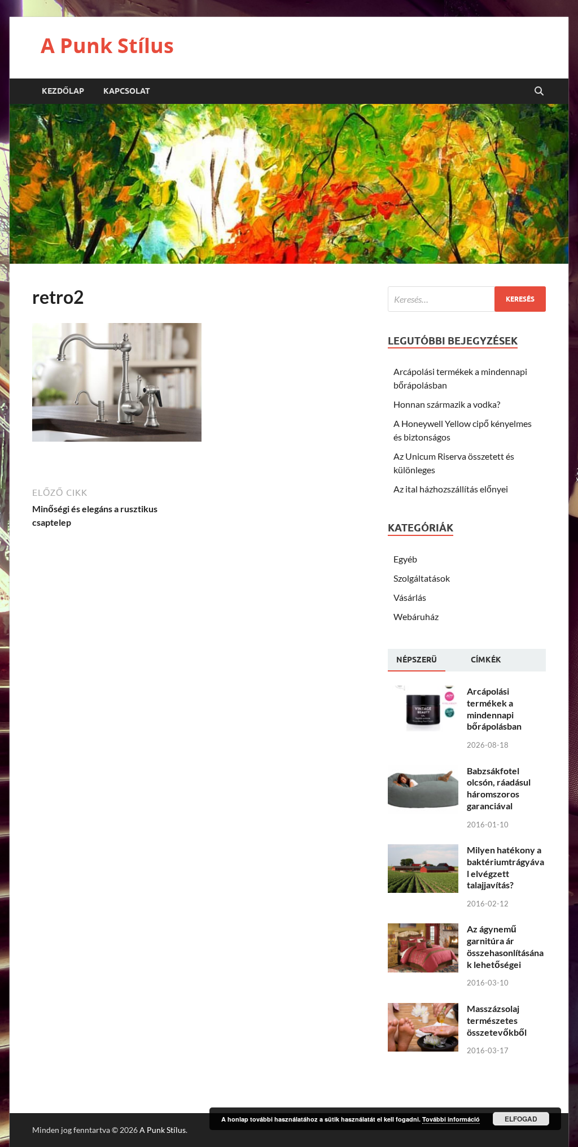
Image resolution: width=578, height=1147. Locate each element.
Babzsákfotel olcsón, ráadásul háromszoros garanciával (499, 788)
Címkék (486, 659)
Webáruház (416, 616)
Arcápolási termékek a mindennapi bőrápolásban (494, 708)
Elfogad (521, 1119)
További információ (451, 1119)
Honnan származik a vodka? (446, 404)
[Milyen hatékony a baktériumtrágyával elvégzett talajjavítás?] (423, 850)
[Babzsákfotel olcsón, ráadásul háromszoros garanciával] (423, 771)
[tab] (416, 660)
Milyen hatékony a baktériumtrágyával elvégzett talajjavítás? (505, 867)
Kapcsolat (126, 90)
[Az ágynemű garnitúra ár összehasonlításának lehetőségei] (423, 929)
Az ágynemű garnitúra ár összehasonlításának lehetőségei (505, 946)
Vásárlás (409, 597)
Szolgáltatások (421, 578)
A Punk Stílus (107, 45)
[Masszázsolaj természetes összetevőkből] (423, 1009)
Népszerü (416, 659)
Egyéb (405, 558)
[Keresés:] (467, 299)
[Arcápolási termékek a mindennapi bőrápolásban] (423, 692)
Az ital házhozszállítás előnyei (450, 488)
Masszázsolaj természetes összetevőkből (497, 1020)
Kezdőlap (63, 90)
